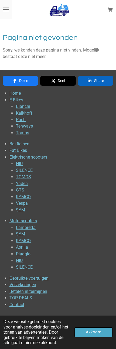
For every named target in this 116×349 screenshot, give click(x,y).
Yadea (22, 183)
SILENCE (24, 170)
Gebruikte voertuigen (29, 278)
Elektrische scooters (28, 157)
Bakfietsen (19, 143)
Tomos (22, 132)
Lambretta (26, 227)
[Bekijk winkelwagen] (110, 9)
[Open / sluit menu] (6, 9)
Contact (16, 304)
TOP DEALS (20, 297)
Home (15, 93)
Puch (21, 119)
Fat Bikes (18, 150)
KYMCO (23, 196)
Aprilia (22, 247)
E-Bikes (16, 99)
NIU (19, 163)
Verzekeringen (22, 284)
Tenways (24, 126)
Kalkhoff (24, 113)
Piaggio (23, 253)
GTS (20, 190)
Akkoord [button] (93, 332)
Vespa (22, 203)
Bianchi (23, 106)
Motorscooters (23, 220)
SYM (20, 210)
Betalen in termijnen (28, 291)
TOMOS (23, 176)
